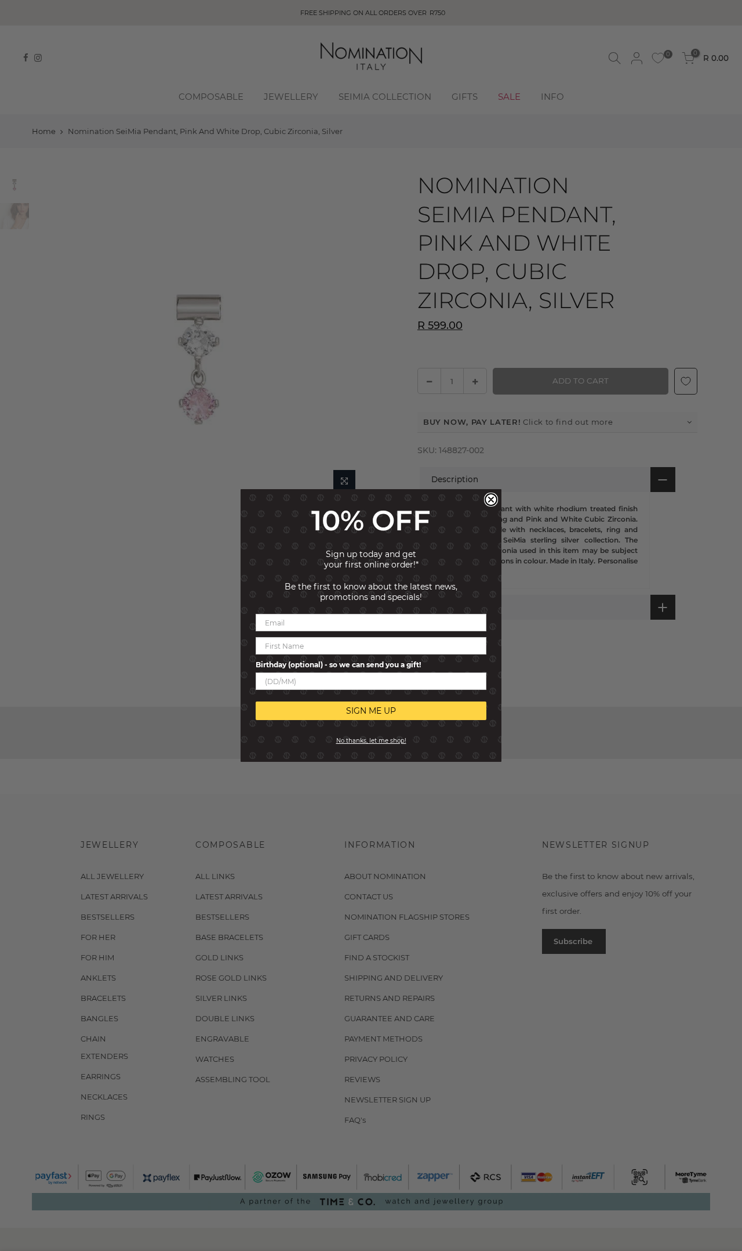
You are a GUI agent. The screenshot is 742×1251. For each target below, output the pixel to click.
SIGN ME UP (371, 711)
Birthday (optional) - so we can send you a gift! (338, 664)
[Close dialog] (491, 499)
